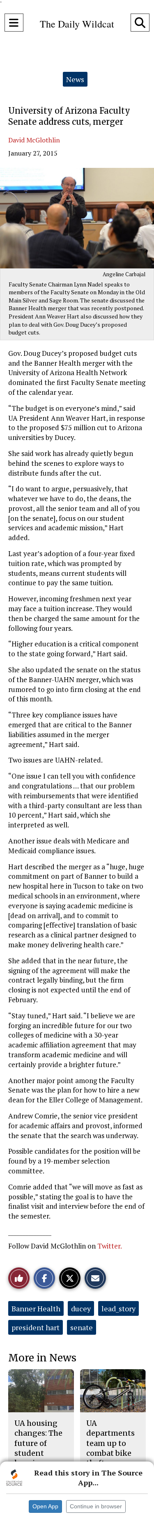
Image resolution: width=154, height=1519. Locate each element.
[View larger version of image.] (77, 218)
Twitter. (109, 1246)
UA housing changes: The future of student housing (38, 1443)
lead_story (118, 1308)
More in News (42, 1358)
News (75, 79)
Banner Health (35, 1308)
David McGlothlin (34, 139)
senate (81, 1327)
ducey (81, 1308)
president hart (35, 1327)
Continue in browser (96, 1506)
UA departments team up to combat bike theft (110, 1443)
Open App (45, 1506)
